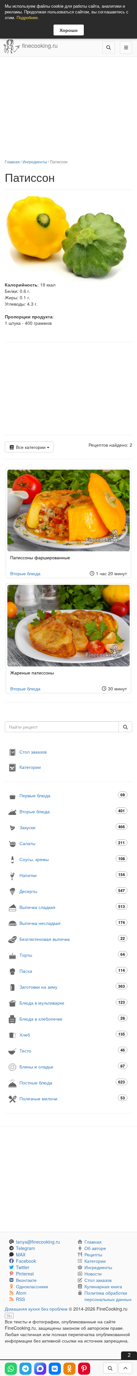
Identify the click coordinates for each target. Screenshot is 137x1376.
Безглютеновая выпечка (72, 938)
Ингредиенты (35, 161)
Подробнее (27, 17)
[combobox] (62, 726)
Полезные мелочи (72, 1098)
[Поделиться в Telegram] (25, 1369)
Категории (30, 766)
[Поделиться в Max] (40, 1369)
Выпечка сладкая (72, 907)
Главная (12, 161)
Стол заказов (33, 751)
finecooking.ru (39, 45)
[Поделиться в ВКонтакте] (55, 1369)
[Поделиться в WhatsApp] (11, 1369)
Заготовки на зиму (72, 986)
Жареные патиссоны (32, 672)
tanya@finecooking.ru (38, 1241)
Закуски (72, 827)
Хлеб (72, 1034)
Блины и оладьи (72, 1066)
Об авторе (95, 1248)
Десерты (72, 891)
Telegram (25, 1248)
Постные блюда (72, 1082)
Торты (72, 954)
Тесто (72, 1050)
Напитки (72, 875)
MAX (20, 1254)
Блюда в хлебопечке (72, 1018)
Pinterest (25, 1273)
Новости (93, 1273)
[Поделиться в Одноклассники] (69, 1369)
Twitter (22, 1267)
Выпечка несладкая (72, 922)
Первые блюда (72, 795)
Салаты (72, 843)
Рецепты (93, 1254)
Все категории (31, 447)
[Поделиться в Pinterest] (84, 1369)
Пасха (72, 970)
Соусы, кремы (72, 859)
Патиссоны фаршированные (40, 557)
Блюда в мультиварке (72, 1002)
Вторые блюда (25, 573)
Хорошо (69, 30)
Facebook (26, 1261)
